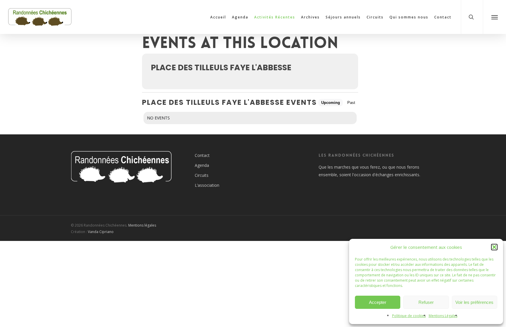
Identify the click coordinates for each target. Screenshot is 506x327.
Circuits (201, 175)
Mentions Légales (443, 315)
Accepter (377, 302)
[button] (494, 247)
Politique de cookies (409, 315)
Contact (202, 155)
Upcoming (330, 102)
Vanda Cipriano (101, 231)
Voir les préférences (474, 302)
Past (351, 102)
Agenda (202, 165)
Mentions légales (142, 225)
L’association (207, 185)
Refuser (426, 302)
